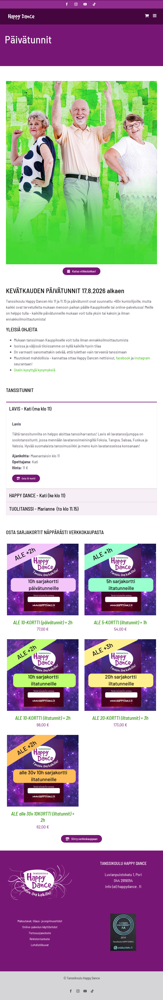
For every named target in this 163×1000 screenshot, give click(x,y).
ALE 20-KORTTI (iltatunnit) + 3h (120, 718)
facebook (123, 357)
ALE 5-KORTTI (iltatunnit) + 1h (120, 622)
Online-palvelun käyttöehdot (39, 927)
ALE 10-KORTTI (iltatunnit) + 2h (42, 718)
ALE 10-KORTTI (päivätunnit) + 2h (42, 622)
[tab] (81, 408)
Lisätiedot (60, 580)
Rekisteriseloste (40, 939)
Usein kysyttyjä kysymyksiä (34, 369)
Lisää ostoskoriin (31, 580)
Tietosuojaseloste (40, 933)
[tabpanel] (81, 451)
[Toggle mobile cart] (147, 16)
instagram (142, 357)
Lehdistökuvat (40, 945)
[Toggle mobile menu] (155, 16)
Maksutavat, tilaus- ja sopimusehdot (39, 921)
